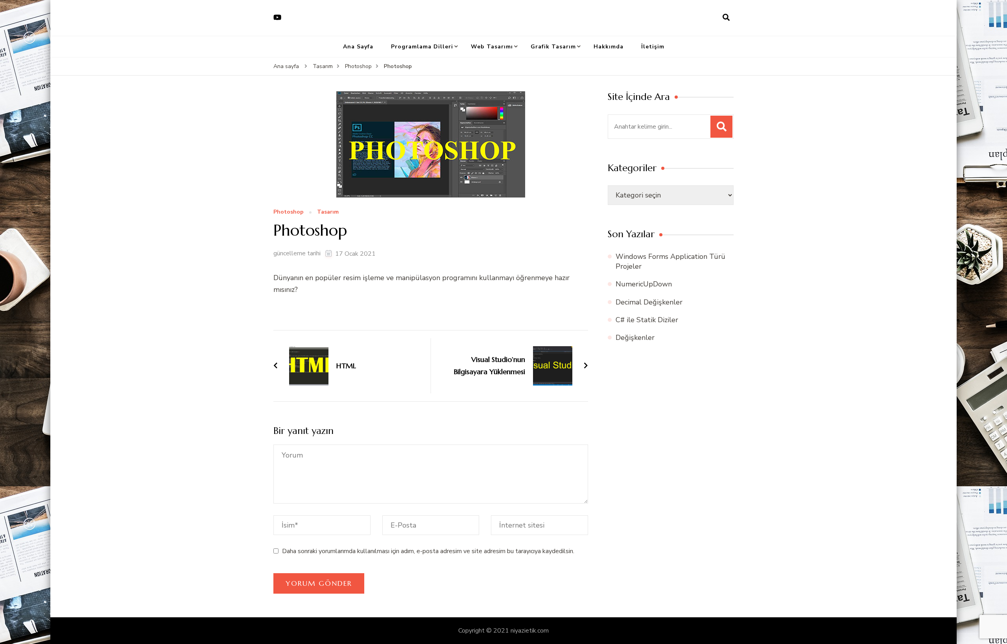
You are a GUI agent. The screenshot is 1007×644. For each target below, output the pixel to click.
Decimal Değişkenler (649, 302)
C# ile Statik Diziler (647, 320)
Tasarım (328, 212)
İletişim (652, 46)
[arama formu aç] (726, 18)
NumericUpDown (644, 284)
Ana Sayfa (358, 46)
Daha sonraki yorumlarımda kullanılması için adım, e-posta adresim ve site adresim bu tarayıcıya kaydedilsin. (428, 551)
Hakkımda (608, 46)
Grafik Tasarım (553, 46)
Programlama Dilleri (422, 46)
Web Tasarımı (492, 46)
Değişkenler (635, 337)
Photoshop (288, 212)
